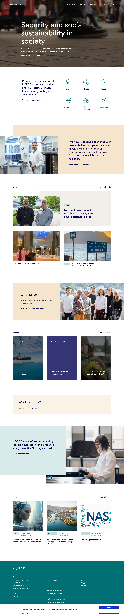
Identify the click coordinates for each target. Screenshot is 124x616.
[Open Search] (109, 4)
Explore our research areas (32, 100)
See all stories (105, 187)
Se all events (106, 497)
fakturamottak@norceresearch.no (54, 594)
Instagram (83, 585)
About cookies (16, 596)
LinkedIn (83, 580)
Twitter (83, 583)
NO (101, 4)
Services (93, 4)
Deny (109, 611)
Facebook (83, 582)
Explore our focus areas (30, 56)
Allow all (109, 607)
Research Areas (70, 4)
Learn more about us (21, 454)
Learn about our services (79, 164)
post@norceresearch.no (21, 585)
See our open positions (27, 408)
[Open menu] (113, 4)
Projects (83, 4)
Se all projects (105, 332)
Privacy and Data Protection (19, 593)
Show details (25, 613)
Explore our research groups (32, 308)
